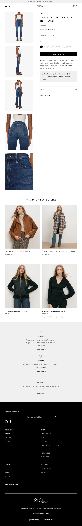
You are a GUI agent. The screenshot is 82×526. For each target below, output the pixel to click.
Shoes (43, 449)
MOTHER (43, 25)
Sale (42, 438)
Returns (8, 476)
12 (61, 317)
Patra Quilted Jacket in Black (16, 311)
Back (41, 13)
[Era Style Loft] (42, 5)
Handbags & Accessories (50, 445)
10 (57, 317)
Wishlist (44, 472)
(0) (75, 6)
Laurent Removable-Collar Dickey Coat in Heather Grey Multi (59, 252)
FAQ (6, 468)
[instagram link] (6, 421)
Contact (8, 441)
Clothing (44, 441)
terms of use (48, 520)
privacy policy (34, 520)
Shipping (8, 472)
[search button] (9, 5)
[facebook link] (10, 421)
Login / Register (47, 468)
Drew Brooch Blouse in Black (53, 311)
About (7, 434)
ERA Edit (8, 438)
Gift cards (45, 457)
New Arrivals (46, 434)
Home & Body (46, 453)
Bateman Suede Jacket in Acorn (17, 252)
